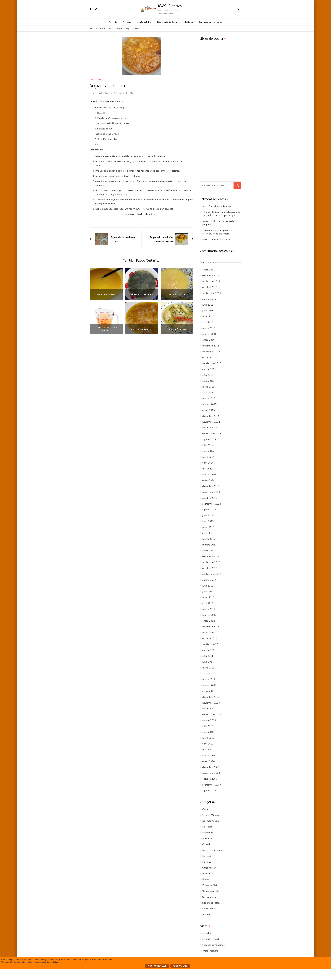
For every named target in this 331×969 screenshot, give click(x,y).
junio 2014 (208, 451)
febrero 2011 (209, 685)
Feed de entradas (211, 939)
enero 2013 (208, 550)
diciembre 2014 (210, 416)
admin (92, 93)
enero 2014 (208, 480)
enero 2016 (208, 339)
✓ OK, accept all (156, 966)
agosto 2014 (209, 439)
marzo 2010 (208, 749)
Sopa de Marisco (177, 329)
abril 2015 (207, 392)
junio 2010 (208, 732)
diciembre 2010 (210, 697)
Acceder (206, 933)
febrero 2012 (209, 615)
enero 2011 (208, 691)
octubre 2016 (209, 287)
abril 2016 (207, 322)
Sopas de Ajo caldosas (141, 329)
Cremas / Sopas (96, 80)
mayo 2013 (208, 527)
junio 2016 (208, 310)
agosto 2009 (209, 790)
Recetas (127, 22)
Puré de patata (177, 294)
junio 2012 (208, 591)
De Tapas (207, 826)
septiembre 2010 (211, 714)
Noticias (189, 22)
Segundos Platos (211, 902)
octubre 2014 (209, 427)
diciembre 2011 (210, 626)
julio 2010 (207, 726)
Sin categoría (209, 908)
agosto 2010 (209, 720)
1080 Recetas (170, 5)
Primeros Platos (210, 885)
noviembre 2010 (211, 702)
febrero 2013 (209, 544)
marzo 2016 (208, 328)
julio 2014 (207, 445)
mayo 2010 (208, 737)
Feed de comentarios (213, 944)
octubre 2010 (209, 708)
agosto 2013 (209, 509)
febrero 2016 (209, 334)
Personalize (180, 966)
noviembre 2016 (211, 281)
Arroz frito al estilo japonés (216, 206)
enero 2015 (208, 410)
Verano (206, 914)
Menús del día (144, 22)
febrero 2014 (209, 474)
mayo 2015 (208, 386)
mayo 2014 (208, 456)
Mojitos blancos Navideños (216, 239)
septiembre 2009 (211, 784)
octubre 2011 (209, 638)
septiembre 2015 (211, 363)
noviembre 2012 (211, 562)
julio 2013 (207, 515)
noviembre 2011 (211, 632)
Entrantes (207, 838)
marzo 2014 (208, 468)
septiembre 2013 (211, 503)
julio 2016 (207, 304)
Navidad (206, 856)
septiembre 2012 (211, 574)
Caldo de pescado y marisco (106, 329)
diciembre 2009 (210, 767)
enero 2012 (208, 620)
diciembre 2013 (210, 486)
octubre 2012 (209, 568)
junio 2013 (208, 521)
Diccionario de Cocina (168, 22)
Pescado (206, 873)
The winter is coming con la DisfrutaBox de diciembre (217, 232)
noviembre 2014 (211, 421)
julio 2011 (207, 655)
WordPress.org (210, 950)
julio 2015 (207, 375)
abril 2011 (207, 673)
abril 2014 (207, 462)
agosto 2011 (209, 650)
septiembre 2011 (211, 644)
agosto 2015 (209, 369)
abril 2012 (207, 603)
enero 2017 (208, 269)
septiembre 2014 (211, 433)
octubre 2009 (209, 778)
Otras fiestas (209, 867)
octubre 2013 (209, 498)
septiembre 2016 (211, 293)
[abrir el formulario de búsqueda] (238, 9)
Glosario (206, 844)
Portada (113, 22)
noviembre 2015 (211, 351)
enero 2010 (208, 761)
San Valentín (209, 897)
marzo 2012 (208, 609)
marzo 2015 (208, 398)
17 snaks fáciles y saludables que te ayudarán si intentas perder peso (221, 214)
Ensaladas (207, 832)
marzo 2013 (208, 538)
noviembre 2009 (211, 773)
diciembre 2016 (210, 275)
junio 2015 (208, 380)
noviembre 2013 (211, 492)
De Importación (210, 820)
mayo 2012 (208, 597)
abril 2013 (207, 533)
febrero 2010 (209, 755)
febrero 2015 (209, 404)
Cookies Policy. (52, 962)
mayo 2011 (208, 667)
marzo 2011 (208, 679)
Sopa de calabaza (106, 294)
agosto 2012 (209, 579)
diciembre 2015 (210, 345)
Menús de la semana (213, 850)
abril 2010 (207, 743)
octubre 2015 (209, 357)
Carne (205, 809)
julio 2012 (207, 585)
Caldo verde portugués (141, 294)
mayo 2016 (208, 316)
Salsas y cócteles (211, 891)
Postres (206, 879)
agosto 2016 (209, 299)
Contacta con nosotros (210, 22)
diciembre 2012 (210, 556)
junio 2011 (208, 661)
